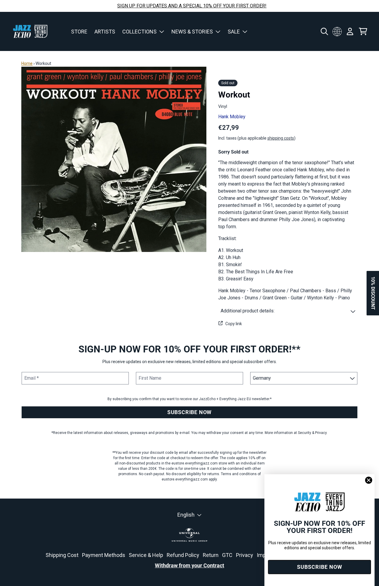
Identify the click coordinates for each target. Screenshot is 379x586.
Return (211, 555)
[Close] (368, 480)
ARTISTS (104, 31)
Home (27, 63)
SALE (234, 31)
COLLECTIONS (139, 31)
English (186, 515)
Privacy (244, 555)
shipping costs (280, 138)
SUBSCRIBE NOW (189, 412)
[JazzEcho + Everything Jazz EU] (30, 31)
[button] (288, 311)
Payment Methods (103, 555)
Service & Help (146, 555)
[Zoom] (113, 159)
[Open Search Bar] (324, 31)
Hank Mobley (231, 116)
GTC (227, 555)
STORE (79, 31)
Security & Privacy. (312, 433)
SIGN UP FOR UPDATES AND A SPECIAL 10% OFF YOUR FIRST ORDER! (191, 6)
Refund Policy (183, 555)
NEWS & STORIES (192, 31)
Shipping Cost (62, 555)
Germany (336, 31)
